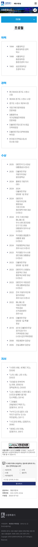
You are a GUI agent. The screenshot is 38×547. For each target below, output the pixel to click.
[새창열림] (19, 446)
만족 (23, 470)
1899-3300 (15, 534)
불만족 (24, 472)
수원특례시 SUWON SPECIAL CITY (17, 3)
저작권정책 (4, 524)
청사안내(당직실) (6, 526)
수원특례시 (8, 515)
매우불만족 (9, 475)
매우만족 (8, 470)
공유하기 (35, 10)
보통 (6, 472)
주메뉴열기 (36, 3)
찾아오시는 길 (24, 524)
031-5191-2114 (24, 534)
